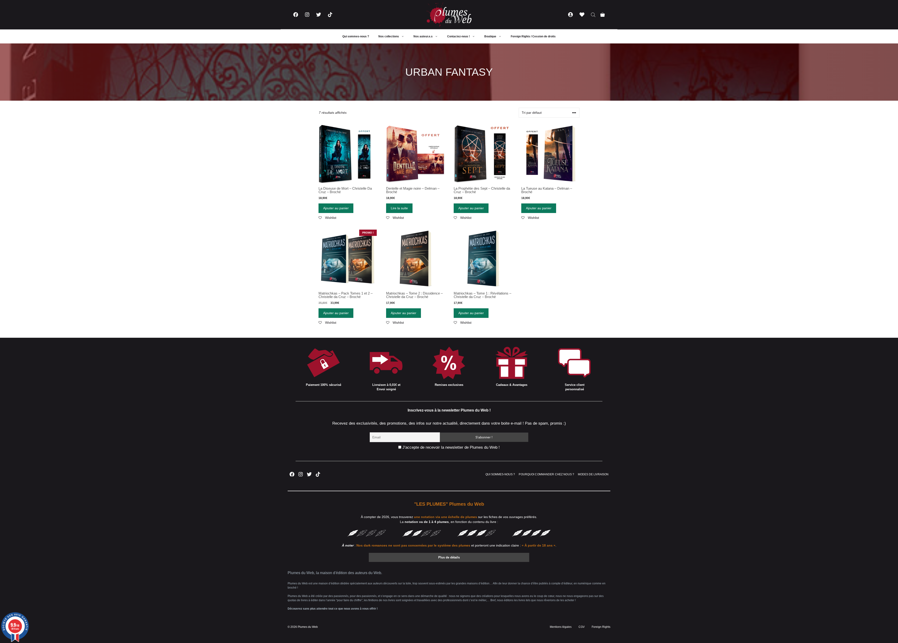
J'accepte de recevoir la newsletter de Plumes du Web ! (450, 447)
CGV (582, 627)
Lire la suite (399, 208)
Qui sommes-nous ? (355, 36)
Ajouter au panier (336, 208)
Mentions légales (561, 627)
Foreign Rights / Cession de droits (533, 36)
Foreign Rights (601, 627)
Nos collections (388, 36)
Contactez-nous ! (458, 36)
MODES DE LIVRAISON (593, 474)
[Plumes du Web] (449, 14)
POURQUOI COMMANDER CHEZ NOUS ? (546, 474)
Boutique (490, 36)
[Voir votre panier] (602, 14)
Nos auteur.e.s (423, 36)
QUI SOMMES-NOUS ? (500, 474)
